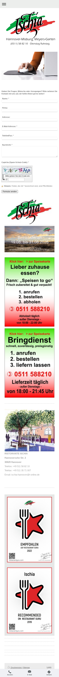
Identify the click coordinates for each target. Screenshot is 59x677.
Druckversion (16, 668)
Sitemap (26, 668)
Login (49, 667)
